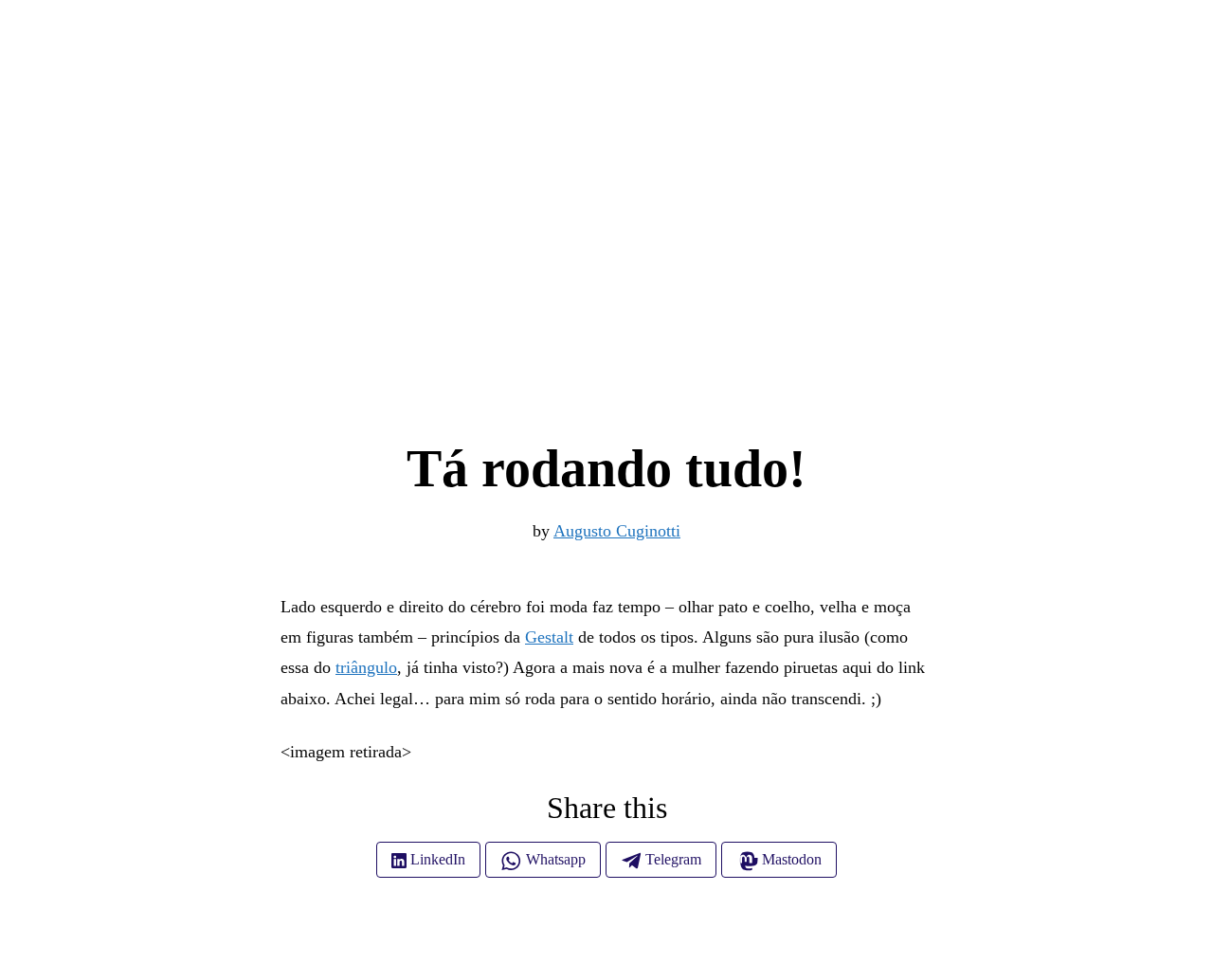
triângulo (366, 667)
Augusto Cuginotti (616, 530)
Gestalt (549, 637)
